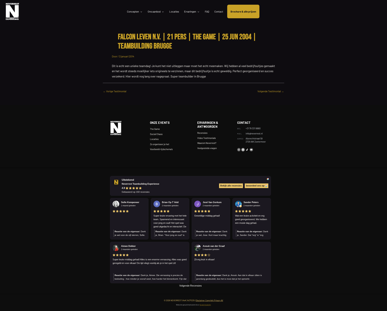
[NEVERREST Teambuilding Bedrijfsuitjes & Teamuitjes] (12, 11)
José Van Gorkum (212, 202)
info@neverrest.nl (254, 133)
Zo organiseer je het (159, 144)
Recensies (202, 132)
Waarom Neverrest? (206, 143)
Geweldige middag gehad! (207, 215)
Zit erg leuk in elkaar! (204, 259)
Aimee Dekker (128, 246)
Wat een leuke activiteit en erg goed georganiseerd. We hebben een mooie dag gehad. (251, 219)
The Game (155, 129)
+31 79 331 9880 (253, 128)
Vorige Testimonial (114, 91)
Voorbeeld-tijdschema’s (161, 149)
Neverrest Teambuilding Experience (140, 184)
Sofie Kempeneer (130, 202)
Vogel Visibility (205, 305)
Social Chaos (156, 134)
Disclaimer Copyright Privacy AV (209, 300)
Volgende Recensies (190, 285)
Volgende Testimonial (270, 91)
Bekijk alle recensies (231, 185)
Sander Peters (251, 202)
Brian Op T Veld (170, 202)
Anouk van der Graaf (214, 246)
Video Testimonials (206, 138)
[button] (141, 11)
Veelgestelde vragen (207, 148)
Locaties (154, 139)
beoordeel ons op (255, 185)
